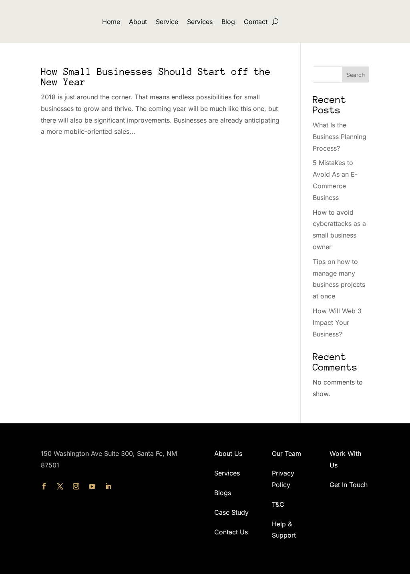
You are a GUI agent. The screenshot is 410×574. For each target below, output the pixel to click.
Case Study (231, 512)
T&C (278, 504)
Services (200, 22)
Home (111, 22)
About (138, 22)
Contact (255, 22)
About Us (228, 453)
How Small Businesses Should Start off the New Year (156, 76)
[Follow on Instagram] (76, 486)
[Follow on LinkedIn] (108, 486)
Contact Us (231, 532)
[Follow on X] (60, 486)
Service (167, 22)
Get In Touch (349, 485)
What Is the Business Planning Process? (339, 136)
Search (355, 74)
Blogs (222, 493)
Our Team (286, 453)
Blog (228, 22)
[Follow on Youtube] (92, 486)
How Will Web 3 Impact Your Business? (337, 322)
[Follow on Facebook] (44, 486)
